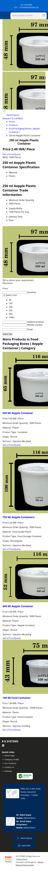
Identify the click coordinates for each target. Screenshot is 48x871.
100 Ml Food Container (17, 697)
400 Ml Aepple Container (18, 606)
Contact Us (9, 767)
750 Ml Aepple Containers (18, 517)
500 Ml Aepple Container (18, 413)
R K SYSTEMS (26, 6)
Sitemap (8, 771)
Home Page (10, 755)
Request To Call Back (13, 118)
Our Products (10, 763)
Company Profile (12, 759)
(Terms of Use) (21, 859)
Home (12, 121)
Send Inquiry (12, 114)
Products (13, 125)
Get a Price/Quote (12, 154)
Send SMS (25, 845)
